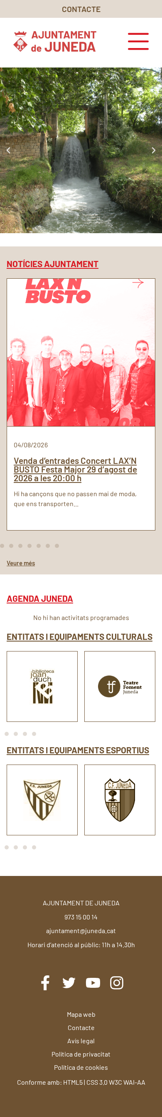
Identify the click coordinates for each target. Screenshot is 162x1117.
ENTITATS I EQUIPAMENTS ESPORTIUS (78, 750)
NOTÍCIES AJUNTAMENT (52, 263)
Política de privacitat (81, 1054)
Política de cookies (81, 1067)
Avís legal (81, 1041)
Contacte (81, 1027)
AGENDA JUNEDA (40, 598)
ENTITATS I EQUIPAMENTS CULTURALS (79, 636)
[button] (8, 150)
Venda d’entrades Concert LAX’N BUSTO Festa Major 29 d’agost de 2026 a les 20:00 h (75, 469)
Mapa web (81, 1014)
